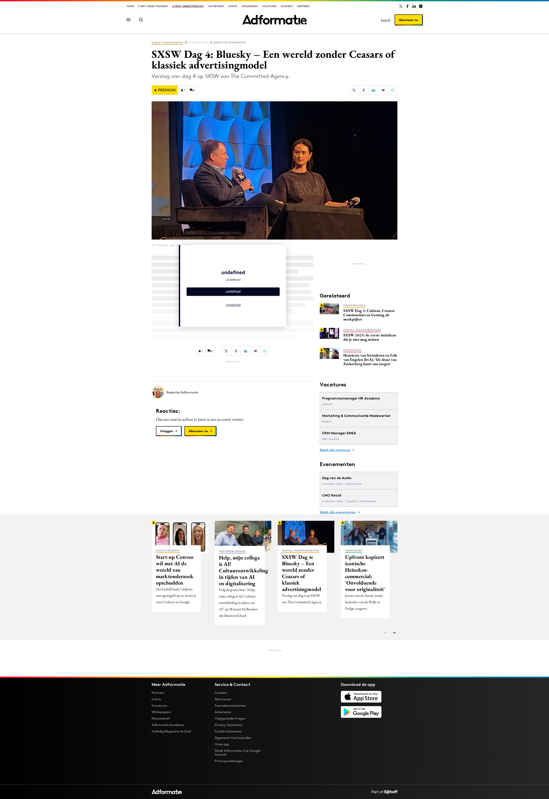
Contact (221, 693)
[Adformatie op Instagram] (420, 6)
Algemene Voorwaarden (233, 738)
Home (130, 6)
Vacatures (269, 6)
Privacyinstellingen (229, 761)
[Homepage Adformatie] (274, 19)
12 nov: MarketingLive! (188, 6)
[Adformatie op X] (401, 6)
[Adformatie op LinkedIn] (414, 6)
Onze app (222, 744)
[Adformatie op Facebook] (407, 6)
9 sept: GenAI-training (153, 6)
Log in (385, 20)
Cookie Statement (228, 731)
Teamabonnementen (230, 705)
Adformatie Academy (168, 725)
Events (232, 6)
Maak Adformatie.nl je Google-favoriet (238, 752)
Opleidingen (249, 6)
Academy (287, 6)
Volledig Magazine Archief (171, 731)
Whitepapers (161, 712)
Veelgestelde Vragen (230, 718)
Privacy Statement (228, 725)
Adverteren (216, 6)
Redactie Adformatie (230, 42)
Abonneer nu (408, 20)
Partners (303, 6)
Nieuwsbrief (161, 718)
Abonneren (223, 699)
